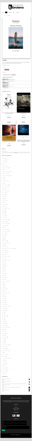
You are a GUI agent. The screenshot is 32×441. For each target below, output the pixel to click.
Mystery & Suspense (5, 292)
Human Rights (4, 250)
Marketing (3, 279)
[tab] (7, 75)
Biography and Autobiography (6, 175)
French (10, 82)
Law (2, 267)
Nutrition (3, 298)
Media (3, 285)
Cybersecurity (4, 200)
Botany (3, 183)
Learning (3, 269)
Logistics (3, 275)
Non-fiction (3, 296)
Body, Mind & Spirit (4, 181)
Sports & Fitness (4, 354)
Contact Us (17, 12)
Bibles (3, 169)
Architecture (3, 161)
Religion (3, 329)
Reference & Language (5, 327)
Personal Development (5, 306)
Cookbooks (3, 196)
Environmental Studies (5, 219)
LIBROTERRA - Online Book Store (15, 434)
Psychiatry (3, 321)
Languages (3, 265)
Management (4, 277)
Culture (3, 198)
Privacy (3, 319)
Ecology (3, 206)
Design (3, 202)
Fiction (6, 72)
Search (16, 152)
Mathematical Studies (5, 281)
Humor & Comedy (4, 252)
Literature (3, 273)
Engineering (3, 215)
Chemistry (3, 188)
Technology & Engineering (5, 358)
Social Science (4, 348)
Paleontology (4, 300)
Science (3, 335)
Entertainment (4, 217)
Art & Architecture (4, 165)
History (3, 244)
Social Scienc (3, 346)
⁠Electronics (3, 213)
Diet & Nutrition (4, 204)
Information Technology (5, 256)
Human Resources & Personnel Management (8, 248)
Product (5, 15)
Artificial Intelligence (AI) (5, 167)
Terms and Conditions (16, 408)
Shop (6, 12)
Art (2, 163)
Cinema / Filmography (5, 190)
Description (13, 74)
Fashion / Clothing (4, 225)
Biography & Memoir (5, 173)
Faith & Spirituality (4, 221)
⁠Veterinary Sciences (5, 369)
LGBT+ (3, 271)
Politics (3, 317)
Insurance (3, 258)
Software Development (5, 350)
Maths (3, 283)
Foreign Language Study (5, 231)
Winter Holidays (4, 371)
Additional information (7, 74)
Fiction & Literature (4, 229)
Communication (4, 192)
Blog (13, 12)
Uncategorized (4, 367)
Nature (3, 294)
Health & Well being (5, 242)
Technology (3, 356)
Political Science (4, 315)
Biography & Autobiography (6, 171)
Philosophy (3, 308)
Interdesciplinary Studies (5, 260)
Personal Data (4, 304)
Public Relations (4, 325)
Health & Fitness (4, 240)
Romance (3, 331)
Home (3, 12)
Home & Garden (4, 246)
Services (3, 342)
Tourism (3, 360)
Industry (3, 254)
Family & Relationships (5, 223)
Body (2, 179)
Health (3, 238)
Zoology (3, 373)
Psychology (3, 323)
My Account (10, 12)
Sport (2, 352)
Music (3, 290)
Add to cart (6, 69)
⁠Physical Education (4, 310)
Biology (3, 177)
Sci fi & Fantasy (4, 333)
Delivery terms (16, 409)
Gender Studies (4, 233)
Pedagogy (3, 302)
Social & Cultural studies (5, 344)
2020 (9, 87)
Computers (3, 194)
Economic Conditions (5, 208)
